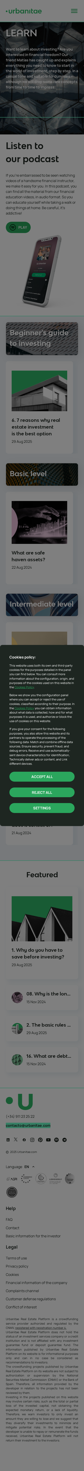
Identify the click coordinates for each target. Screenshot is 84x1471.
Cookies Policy (24, 687)
